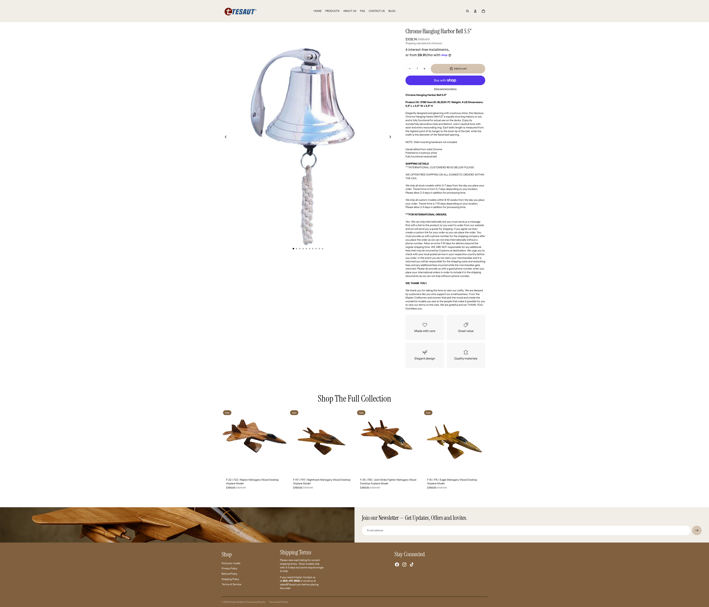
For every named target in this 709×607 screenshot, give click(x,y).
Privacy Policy (229, 568)
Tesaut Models (237, 602)
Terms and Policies (278, 602)
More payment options (445, 89)
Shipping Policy (230, 579)
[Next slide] (391, 137)
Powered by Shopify (255, 602)
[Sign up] (697, 530)
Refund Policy (229, 573)
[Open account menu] (475, 11)
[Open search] (467, 11)
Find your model (231, 563)
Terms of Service (231, 584)
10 (322, 248)
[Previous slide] (225, 137)
